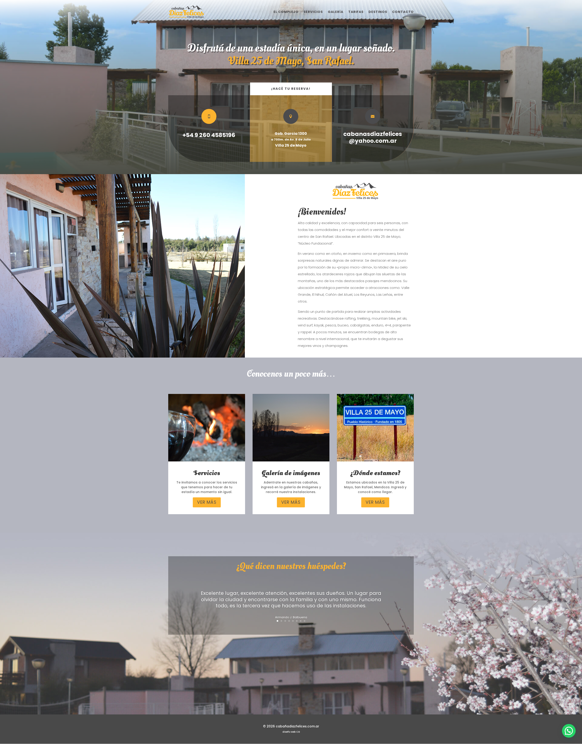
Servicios (313, 12)
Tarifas (356, 12)
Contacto (403, 12)
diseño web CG (291, 732)
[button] (569, 731)
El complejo (286, 12)
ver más (206, 502)
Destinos (378, 12)
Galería (335, 12)
